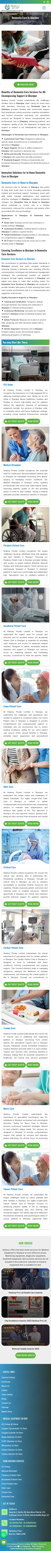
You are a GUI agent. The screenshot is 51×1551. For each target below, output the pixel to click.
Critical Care (9, 867)
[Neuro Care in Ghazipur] (25, 1087)
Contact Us (6, 1403)
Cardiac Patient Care (13, 947)
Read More (33, 421)
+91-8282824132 (29, 1522)
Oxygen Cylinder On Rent (12, 1433)
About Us (5, 1386)
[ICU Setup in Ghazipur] (25, 363)
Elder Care (8, 786)
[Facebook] (44, 2)
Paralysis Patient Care (13, 545)
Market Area (6, 1411)
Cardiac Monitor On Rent (11, 1454)
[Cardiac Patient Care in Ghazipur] (25, 926)
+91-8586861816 (15, 1526)
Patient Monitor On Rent (11, 1450)
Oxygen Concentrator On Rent (14, 1428)
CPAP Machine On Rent (11, 1441)
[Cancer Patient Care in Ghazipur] (25, 1168)
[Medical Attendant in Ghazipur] (25, 444)
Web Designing (38, 1546)
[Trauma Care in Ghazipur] (25, 1007)
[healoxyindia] (44, 7)
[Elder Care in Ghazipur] (25, 765)
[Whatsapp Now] (4, 1535)
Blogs (4, 1399)
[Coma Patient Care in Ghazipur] (25, 685)
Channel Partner (8, 1377)
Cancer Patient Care (13, 1189)
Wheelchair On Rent (9, 1445)
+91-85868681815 (29, 1526)
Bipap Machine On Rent (11, 1437)
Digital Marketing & (17, 1548)
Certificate (5, 1382)
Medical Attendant (12, 464)
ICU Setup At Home (9, 1424)
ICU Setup (8, 384)
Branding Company (33, 1548)
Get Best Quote (16, 421)
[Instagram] (48, 2)
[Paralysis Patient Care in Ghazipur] (25, 524)
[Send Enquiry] (4, 1542)
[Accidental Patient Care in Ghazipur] (25, 605)
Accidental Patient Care (14, 625)
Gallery (4, 1390)
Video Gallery (7, 1394)
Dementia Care (7, 1496)
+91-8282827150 (15, 1522)
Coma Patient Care (12, 706)
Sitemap (5, 1407)
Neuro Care (8, 1108)
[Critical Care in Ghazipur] (25, 846)
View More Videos (25, 1355)
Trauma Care (9, 1028)
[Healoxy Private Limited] (16, 8)
